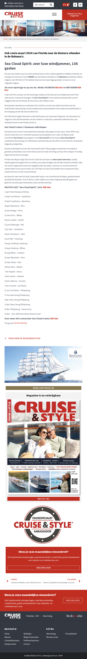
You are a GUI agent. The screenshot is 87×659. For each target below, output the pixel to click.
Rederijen (27, 634)
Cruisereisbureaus (12, 640)
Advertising (51, 634)
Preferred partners (31, 640)
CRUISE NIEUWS (20, 323)
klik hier (59, 87)
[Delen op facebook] (5, 328)
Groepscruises (10, 644)
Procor (55, 656)
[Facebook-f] (75, 5)
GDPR (60, 656)
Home (5, 39)
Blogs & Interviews (31, 637)
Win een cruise (52, 637)
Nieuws (8, 637)
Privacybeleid (71, 634)
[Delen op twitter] (5, 331)
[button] (54, 14)
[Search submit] (51, 4)
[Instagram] (80, 5)
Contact (27, 644)
